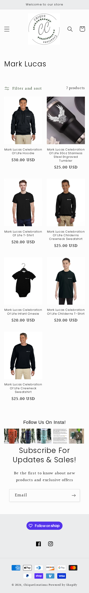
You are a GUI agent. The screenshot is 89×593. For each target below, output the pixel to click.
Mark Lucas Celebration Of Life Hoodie (23, 151)
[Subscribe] (74, 495)
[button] (7, 29)
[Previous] (11, 436)
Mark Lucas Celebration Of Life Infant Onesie (23, 311)
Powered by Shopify (63, 585)
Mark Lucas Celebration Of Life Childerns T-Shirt (66, 311)
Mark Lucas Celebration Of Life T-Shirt (23, 233)
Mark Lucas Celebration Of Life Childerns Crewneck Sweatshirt (66, 235)
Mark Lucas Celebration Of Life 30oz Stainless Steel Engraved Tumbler (66, 155)
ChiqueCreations (36, 585)
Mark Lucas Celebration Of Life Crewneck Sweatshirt (23, 388)
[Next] (78, 436)
